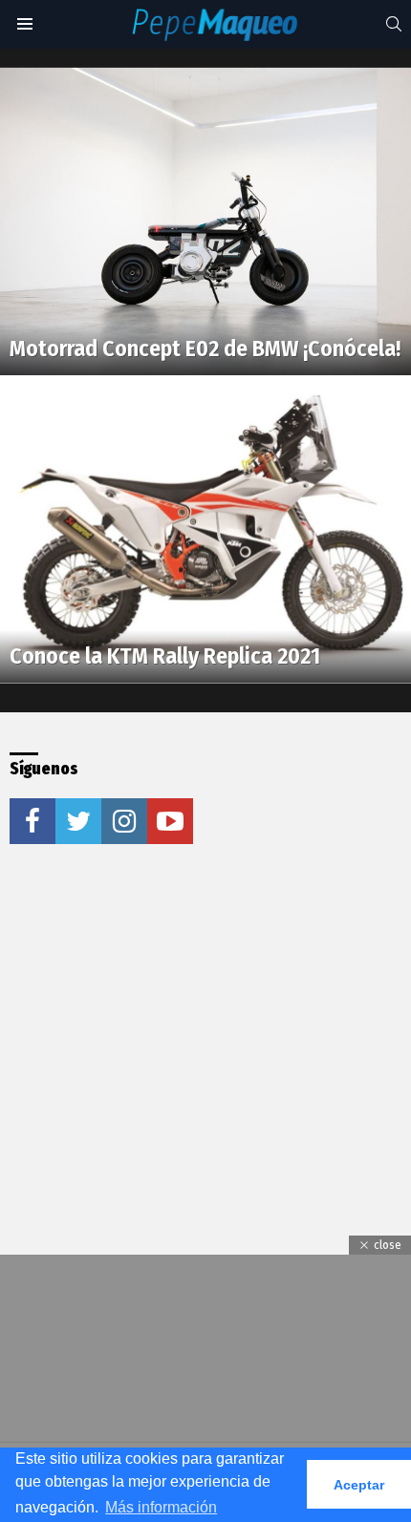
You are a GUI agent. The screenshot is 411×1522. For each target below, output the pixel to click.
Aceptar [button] (359, 1484)
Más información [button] (161, 1507)
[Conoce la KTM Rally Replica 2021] (205, 529)
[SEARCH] (393, 24)
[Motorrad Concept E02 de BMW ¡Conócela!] (205, 222)
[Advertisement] (153, 1003)
